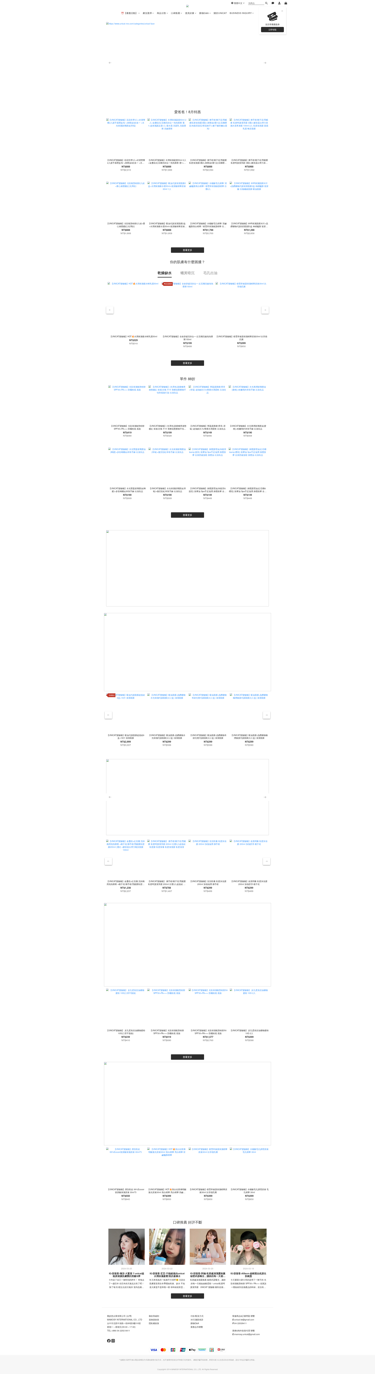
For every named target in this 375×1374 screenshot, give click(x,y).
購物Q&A (204, 12)
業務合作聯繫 (197, 1326)
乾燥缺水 (165, 272)
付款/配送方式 (197, 1315)
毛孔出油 (210, 272)
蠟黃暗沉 (187, 272)
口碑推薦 (175, 12)
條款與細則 (154, 1315)
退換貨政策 (154, 1319)
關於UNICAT (220, 12)
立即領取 (272, 29)
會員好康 (189, 12)
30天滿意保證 (197, 1319)
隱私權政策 (154, 1323)
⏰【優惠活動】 (129, 12)
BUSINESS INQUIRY (241, 12)
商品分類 (161, 12)
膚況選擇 (147, 12)
